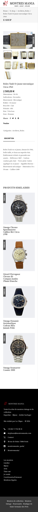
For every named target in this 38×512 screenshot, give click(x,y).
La (16, 421)
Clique (20, 421)
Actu (5, 469)
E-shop (12, 11)
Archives (21, 11)
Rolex (27, 11)
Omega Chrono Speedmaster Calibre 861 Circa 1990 (11, 231)
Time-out (7, 471)
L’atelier (7, 463)
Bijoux (6, 466)
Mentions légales (10, 480)
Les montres (8, 460)
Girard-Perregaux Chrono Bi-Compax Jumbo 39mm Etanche (11, 278)
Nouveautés (17, 504)
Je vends (7, 474)
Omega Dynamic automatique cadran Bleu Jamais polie (11, 324)
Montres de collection (15, 501)
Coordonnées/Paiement (13, 477)
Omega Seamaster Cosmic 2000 (11, 369)
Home (5, 11)
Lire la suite (29, 227)
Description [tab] (9, 138)
